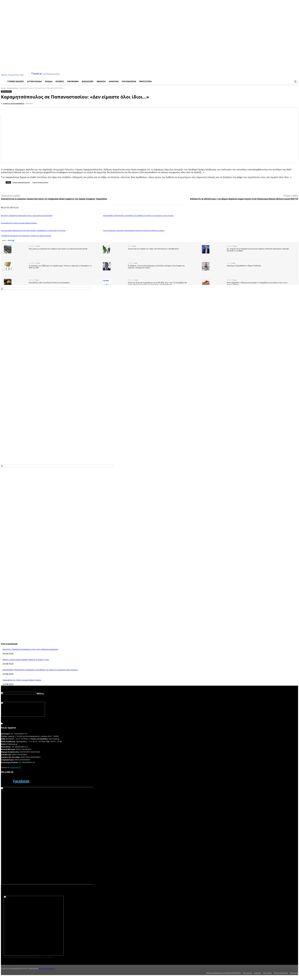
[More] (53, 188)
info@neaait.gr (15, 767)
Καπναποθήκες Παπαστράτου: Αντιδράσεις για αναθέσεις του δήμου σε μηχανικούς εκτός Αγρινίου (138, 216)
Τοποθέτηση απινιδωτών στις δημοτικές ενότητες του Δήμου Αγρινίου (26, 236)
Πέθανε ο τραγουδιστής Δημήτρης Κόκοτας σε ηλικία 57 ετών (25, 659)
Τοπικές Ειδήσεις (12, 88)
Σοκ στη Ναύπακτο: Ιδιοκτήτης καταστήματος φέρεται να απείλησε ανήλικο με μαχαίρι (133, 230)
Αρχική (3, 88)
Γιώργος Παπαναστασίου (40, 182)
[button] (295, 81)
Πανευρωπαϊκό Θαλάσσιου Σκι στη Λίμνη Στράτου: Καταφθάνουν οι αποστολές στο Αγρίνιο (33, 230)
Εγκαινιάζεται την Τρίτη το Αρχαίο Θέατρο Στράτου (19, 223)
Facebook (21, 781)
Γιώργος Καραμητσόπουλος (21, 182)
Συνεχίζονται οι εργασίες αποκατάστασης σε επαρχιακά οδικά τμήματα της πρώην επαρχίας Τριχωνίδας (54, 199)
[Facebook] (6, 781)
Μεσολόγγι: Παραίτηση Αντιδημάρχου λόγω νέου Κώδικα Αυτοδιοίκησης (27, 216)
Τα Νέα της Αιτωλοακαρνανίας (14, 103)
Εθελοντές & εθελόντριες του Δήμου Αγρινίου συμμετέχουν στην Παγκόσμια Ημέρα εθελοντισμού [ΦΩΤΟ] (244, 199)
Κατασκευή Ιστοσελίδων (47, 969)
